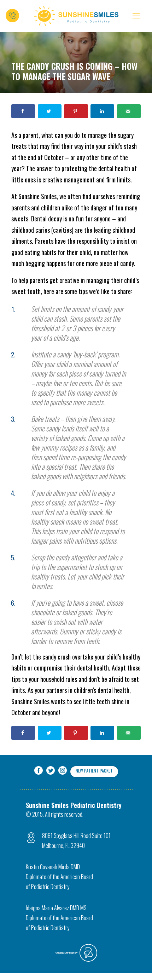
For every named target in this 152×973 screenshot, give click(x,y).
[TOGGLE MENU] (136, 16)
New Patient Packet (94, 771)
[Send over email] (129, 111)
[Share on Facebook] (23, 111)
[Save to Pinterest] (76, 111)
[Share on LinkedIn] (102, 111)
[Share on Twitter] (50, 111)
